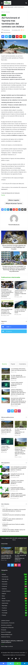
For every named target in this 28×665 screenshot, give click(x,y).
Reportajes (4, 605)
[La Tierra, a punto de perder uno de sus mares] (21, 304)
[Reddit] (17, 209)
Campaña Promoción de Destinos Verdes (17, 474)
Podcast (4, 615)
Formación (3, 629)
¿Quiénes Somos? (5, 620)
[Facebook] (2, 209)
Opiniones (4, 588)
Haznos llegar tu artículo (7, 646)
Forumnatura (5, 576)
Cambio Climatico (6, 591)
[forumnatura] (7, 3)
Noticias (8, 12)
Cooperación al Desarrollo (7, 627)
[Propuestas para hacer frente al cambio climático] (5, 489)
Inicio (3, 12)
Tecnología (4, 612)
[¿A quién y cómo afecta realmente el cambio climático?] (5, 482)
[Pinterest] (14, 209)
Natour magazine (14, 200)
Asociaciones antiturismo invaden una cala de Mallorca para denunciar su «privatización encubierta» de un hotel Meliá (18, 401)
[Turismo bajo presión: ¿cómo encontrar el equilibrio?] (6, 384)
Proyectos (4, 610)
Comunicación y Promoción (7, 622)
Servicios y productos (6, 625)
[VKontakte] (19, 209)
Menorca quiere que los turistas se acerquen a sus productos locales (6, 311)
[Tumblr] (11, 209)
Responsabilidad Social (6, 634)
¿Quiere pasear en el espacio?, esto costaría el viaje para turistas (20, 293)
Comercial (4, 586)
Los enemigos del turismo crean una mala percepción (18, 369)
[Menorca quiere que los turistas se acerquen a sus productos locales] (7, 304)
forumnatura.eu (7, 30)
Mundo (3, 598)
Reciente (4, 364)
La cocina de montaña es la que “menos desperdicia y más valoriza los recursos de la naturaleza (7, 293)
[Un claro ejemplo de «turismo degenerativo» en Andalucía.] (6, 377)
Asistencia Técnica (5, 636)
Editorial (4, 593)
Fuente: (3, 195)
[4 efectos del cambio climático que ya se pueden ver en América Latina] (5, 495)
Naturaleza (4, 581)
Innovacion (4, 584)
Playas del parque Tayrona (14, 203)
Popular (13, 364)
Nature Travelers (6, 600)
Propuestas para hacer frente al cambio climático (18, 488)
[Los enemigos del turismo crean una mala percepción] (6, 371)
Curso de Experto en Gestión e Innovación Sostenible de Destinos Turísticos (18, 468)
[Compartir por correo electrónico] (22, 209)
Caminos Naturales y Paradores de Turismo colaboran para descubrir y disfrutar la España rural (18, 392)
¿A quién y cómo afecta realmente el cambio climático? (17, 482)
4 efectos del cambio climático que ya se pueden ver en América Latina (18, 495)
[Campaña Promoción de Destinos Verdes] (5, 476)
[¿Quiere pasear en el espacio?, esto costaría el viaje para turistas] (21, 285)
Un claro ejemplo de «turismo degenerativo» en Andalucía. (18, 377)
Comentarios (22, 364)
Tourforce (4, 608)
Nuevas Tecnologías (6, 632)
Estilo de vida (5, 579)
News (3, 596)
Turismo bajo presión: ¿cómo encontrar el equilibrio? (17, 384)
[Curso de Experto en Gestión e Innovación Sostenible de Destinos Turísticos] (5, 469)
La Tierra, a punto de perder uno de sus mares (20, 311)
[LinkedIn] (8, 209)
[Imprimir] (25, 209)
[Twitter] (5, 209)
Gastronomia (5, 603)
